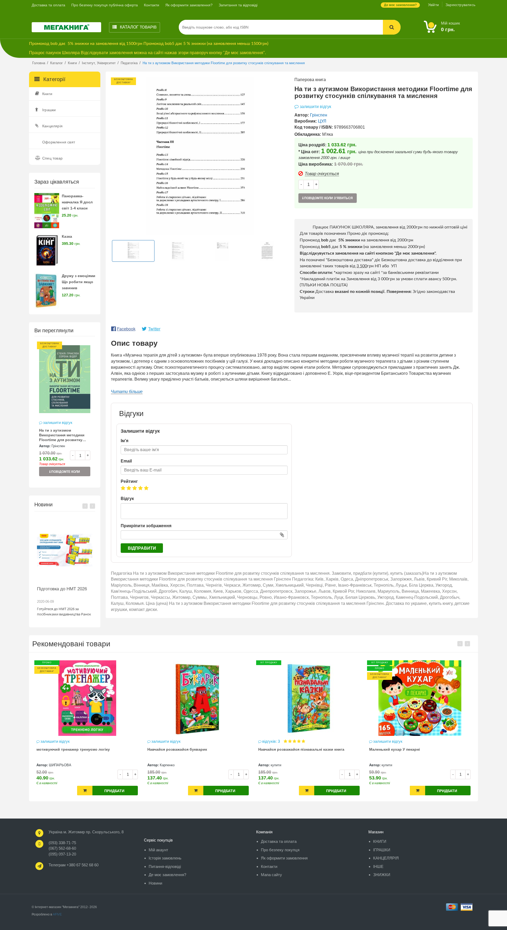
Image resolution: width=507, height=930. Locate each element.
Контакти (151, 5)
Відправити (142, 548)
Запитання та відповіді (238, 5)
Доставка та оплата (48, 5)
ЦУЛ (322, 121)
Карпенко (117, 765)
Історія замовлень (165, 858)
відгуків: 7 (444, 741)
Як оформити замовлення (284, 858)
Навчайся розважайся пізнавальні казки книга (252, 749)
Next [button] (92, 506)
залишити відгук (57, 422)
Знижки (381, 874)
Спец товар (52, 158)
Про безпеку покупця (280, 850)
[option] (64, 412)
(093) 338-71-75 (62, 842)
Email (126, 461)
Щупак (448, 765)
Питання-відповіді (165, 866)
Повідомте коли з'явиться (65, 473)
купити (226, 765)
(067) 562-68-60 (62, 848)
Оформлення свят (58, 142)
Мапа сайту (271, 874)
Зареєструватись (460, 5)
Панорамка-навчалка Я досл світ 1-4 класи (77, 202)
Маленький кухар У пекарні (345, 749)
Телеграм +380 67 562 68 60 (73, 865)
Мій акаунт (158, 850)
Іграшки (49, 110)
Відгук (127, 498)
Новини (155, 883)
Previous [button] (85, 506)
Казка (67, 236)
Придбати (65, 791)
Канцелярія (52, 126)
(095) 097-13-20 (62, 854)
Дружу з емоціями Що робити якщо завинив (78, 282)
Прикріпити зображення (146, 526)
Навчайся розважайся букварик (128, 749)
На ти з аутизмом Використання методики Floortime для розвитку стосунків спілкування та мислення (62, 435)
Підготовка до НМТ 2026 (62, 588)
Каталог (138, 27)
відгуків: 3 (222, 741)
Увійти (433, 5)
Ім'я (124, 440)
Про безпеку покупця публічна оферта (104, 5)
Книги (47, 94)
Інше (378, 866)
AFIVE (57, 914)
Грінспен (58, 446)
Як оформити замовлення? (189, 5)
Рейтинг (129, 481)
